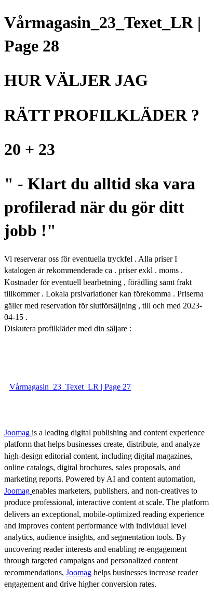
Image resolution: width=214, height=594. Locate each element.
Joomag (18, 432)
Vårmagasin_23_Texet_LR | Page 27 (70, 386)
